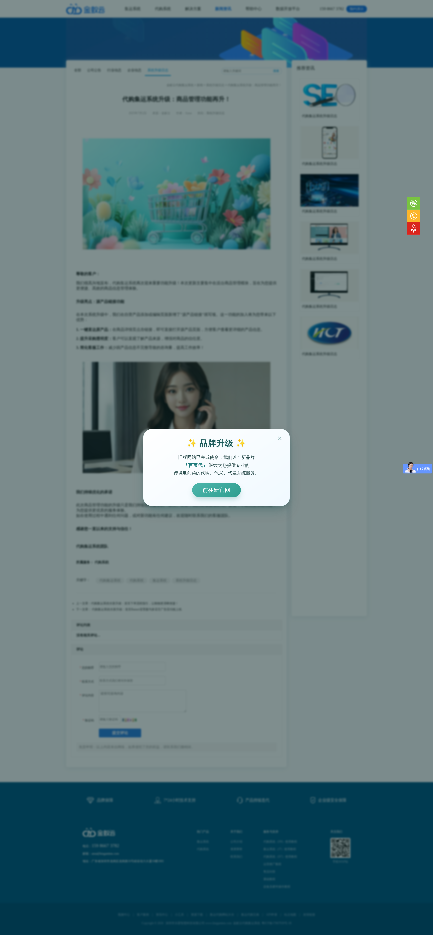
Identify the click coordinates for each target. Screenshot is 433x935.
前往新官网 (216, 490)
